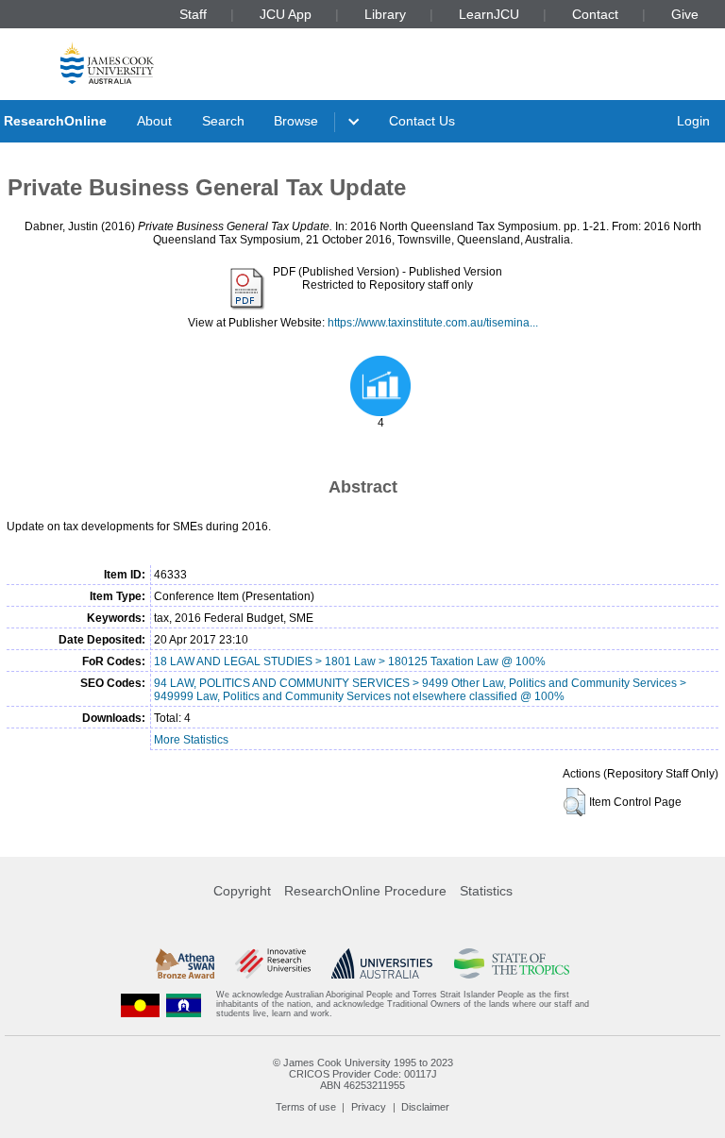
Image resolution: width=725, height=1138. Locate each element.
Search (223, 120)
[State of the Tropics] (511, 963)
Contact (595, 14)
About (154, 120)
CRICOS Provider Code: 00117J (363, 1073)
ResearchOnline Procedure (365, 890)
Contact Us (422, 120)
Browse (296, 120)
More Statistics (191, 739)
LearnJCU (489, 14)
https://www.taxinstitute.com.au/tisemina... (433, 322)
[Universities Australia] (381, 963)
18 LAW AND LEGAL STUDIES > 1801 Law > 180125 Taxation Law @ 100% (350, 661)
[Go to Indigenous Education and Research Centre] (140, 1004)
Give (685, 14)
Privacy (368, 1107)
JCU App (286, 14)
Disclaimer (425, 1107)
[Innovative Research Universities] (272, 963)
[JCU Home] (107, 63)
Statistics (486, 890)
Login (693, 120)
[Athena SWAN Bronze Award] (185, 963)
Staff (193, 14)
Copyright (242, 890)
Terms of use (306, 1107)
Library (385, 14)
